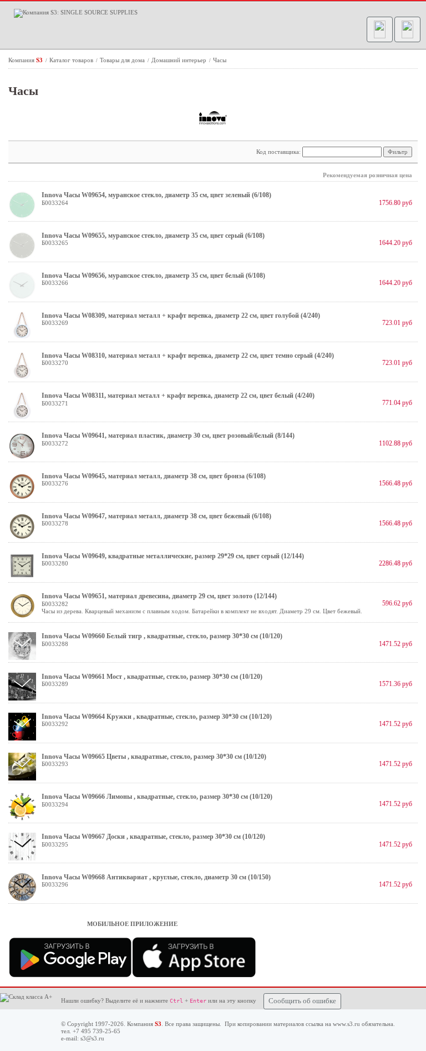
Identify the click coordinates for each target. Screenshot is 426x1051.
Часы (219, 60)
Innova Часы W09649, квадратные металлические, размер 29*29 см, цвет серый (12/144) (173, 556)
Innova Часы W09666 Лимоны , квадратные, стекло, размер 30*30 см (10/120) (157, 796)
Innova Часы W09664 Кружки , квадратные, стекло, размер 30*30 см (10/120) (157, 716)
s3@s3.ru (92, 1038)
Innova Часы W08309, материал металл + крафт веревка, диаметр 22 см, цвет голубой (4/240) (181, 315)
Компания (25, 60)
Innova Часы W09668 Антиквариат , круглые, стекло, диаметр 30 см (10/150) (156, 877)
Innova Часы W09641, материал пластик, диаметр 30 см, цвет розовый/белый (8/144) (168, 435)
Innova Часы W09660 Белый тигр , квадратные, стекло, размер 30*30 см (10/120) (162, 636)
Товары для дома (123, 60)
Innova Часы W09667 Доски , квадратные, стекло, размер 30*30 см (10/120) (153, 836)
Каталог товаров (72, 60)
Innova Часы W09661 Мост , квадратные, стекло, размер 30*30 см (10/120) (152, 676)
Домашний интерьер (179, 60)
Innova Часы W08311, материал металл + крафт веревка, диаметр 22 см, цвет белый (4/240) (178, 395)
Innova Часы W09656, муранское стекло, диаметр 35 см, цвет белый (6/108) (153, 275)
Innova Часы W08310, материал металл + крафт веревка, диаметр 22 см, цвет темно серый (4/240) (188, 355)
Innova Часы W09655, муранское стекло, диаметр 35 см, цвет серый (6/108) (153, 235)
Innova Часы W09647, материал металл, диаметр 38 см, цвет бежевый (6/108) (156, 516)
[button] (380, 29)
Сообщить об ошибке (302, 1001)
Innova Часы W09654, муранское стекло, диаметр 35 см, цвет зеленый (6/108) (156, 195)
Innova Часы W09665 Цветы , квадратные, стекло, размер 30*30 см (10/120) (154, 756)
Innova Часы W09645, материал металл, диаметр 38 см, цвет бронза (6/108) (154, 476)
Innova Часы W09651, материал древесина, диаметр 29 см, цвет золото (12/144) (159, 596)
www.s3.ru (346, 1023)
